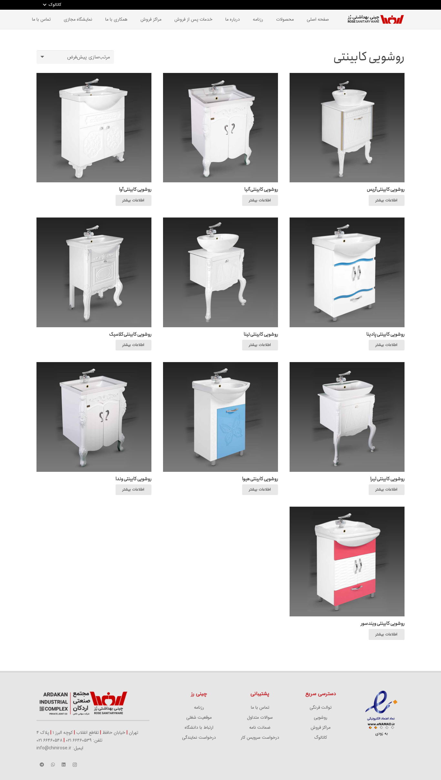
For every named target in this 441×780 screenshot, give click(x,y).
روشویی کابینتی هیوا (260, 479)
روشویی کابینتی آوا (135, 189)
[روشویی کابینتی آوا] (93, 77)
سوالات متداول (260, 717)
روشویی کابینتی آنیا (261, 189)
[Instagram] (74, 764)
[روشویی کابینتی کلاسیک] (93, 221)
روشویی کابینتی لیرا (387, 479)
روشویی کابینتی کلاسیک (130, 334)
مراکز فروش (321, 727)
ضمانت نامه (260, 727)
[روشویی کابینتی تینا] (220, 221)
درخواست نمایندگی (199, 737)
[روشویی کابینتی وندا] (93, 366)
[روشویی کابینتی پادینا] (347, 221)
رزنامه (199, 707)
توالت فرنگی (321, 707)
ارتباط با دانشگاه (199, 727)
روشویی (320, 717)
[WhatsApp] (52, 764)
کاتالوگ (320, 737)
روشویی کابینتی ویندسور (383, 623)
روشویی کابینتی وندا (133, 479)
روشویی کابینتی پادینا (385, 334)
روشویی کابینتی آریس (386, 189)
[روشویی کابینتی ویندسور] (347, 510)
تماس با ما (260, 707)
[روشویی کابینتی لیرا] (347, 366)
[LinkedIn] (63, 764)
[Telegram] (41, 764)
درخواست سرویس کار (260, 737)
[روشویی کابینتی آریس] (347, 77)
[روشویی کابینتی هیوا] (220, 366)
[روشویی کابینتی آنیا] (220, 77)
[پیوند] (376, 19)
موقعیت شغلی (199, 717)
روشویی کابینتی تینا (261, 334)
